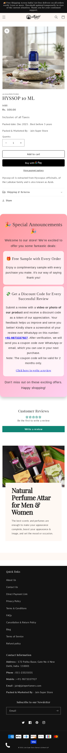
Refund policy (13, 643)
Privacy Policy (13, 601)
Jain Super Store (29, 747)
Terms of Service (15, 636)
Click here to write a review (33, 370)
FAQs (9, 615)
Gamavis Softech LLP (42, 747)
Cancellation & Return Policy (21, 622)
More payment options (33, 170)
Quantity (6, 136)
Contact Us (12, 587)
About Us (11, 580)
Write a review (33, 429)
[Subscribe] (57, 710)
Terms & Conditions (16, 608)
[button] (3, 17)
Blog (8, 629)
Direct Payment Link (16, 594)
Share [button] (9, 200)
